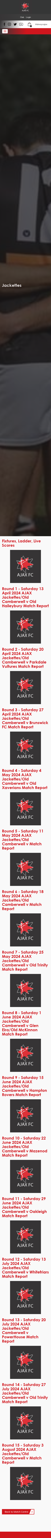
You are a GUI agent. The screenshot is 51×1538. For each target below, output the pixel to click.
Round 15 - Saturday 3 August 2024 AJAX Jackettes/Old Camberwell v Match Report (23, 1454)
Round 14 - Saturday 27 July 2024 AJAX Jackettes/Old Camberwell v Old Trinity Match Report (25, 1393)
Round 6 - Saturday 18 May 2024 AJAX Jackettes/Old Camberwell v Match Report (23, 900)
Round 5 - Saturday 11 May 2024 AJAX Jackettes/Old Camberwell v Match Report (23, 839)
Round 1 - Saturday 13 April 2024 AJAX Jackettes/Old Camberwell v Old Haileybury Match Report (25, 597)
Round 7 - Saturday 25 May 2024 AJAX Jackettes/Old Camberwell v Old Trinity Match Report (25, 961)
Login (28, 17)
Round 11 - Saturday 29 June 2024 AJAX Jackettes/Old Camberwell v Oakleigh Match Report (24, 1207)
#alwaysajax (41, 24)
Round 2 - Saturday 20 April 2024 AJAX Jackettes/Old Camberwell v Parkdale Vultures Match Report (24, 658)
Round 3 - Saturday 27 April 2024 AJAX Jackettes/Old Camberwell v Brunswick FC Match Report (25, 718)
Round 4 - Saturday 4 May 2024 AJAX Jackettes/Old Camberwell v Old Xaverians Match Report (24, 779)
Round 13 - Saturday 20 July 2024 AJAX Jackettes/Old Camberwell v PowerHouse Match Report (24, 1330)
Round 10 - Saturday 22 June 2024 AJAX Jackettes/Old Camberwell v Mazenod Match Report (24, 1147)
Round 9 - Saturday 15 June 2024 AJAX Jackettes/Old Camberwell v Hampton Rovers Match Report (24, 1086)
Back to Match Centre (16, 1511)
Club (22, 17)
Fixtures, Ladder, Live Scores (21, 543)
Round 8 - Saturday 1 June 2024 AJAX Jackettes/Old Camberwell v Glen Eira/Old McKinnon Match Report (21, 1023)
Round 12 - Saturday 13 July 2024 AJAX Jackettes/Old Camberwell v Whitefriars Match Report (25, 1268)
